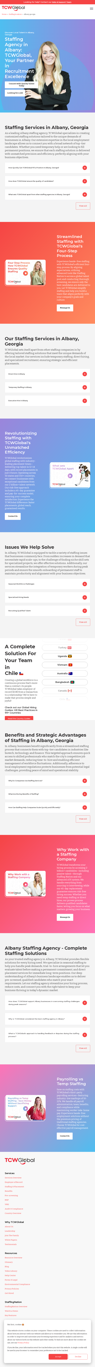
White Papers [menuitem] (11, 1240)
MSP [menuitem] (7, 1200)
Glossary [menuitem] (9, 1262)
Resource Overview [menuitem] (13, 1258)
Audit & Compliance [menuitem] (14, 1209)
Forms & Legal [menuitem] (11, 1280)
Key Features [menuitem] (10, 1315)
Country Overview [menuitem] (13, 1213)
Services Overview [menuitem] (13, 1178)
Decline (78, 1357)
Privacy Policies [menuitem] (12, 1289)
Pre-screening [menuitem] (11, 1195)
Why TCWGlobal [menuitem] (14, 1222)
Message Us (65, 308)
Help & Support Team (61, 2)
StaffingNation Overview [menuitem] (16, 1306)
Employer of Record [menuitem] (14, 1182)
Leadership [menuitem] (10, 1231)
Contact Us (12, 516)
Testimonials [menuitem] (11, 1244)
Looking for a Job (15, 93)
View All (83, 206)
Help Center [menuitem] (10, 1275)
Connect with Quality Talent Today (21, 85)
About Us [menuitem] (9, 1227)
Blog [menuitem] (7, 1266)
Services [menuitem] (9, 1173)
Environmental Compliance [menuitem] (17, 1284)
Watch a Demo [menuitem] (11, 1311)
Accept (58, 1357)
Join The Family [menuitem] (12, 1235)
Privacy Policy (23, 1343)
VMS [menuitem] (7, 1204)
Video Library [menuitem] (11, 1271)
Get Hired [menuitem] (9, 1293)
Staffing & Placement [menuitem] (14, 1187)
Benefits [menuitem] (8, 1191)
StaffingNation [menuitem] (13, 1302)
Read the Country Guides (19, 718)
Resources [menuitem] (11, 1253)
